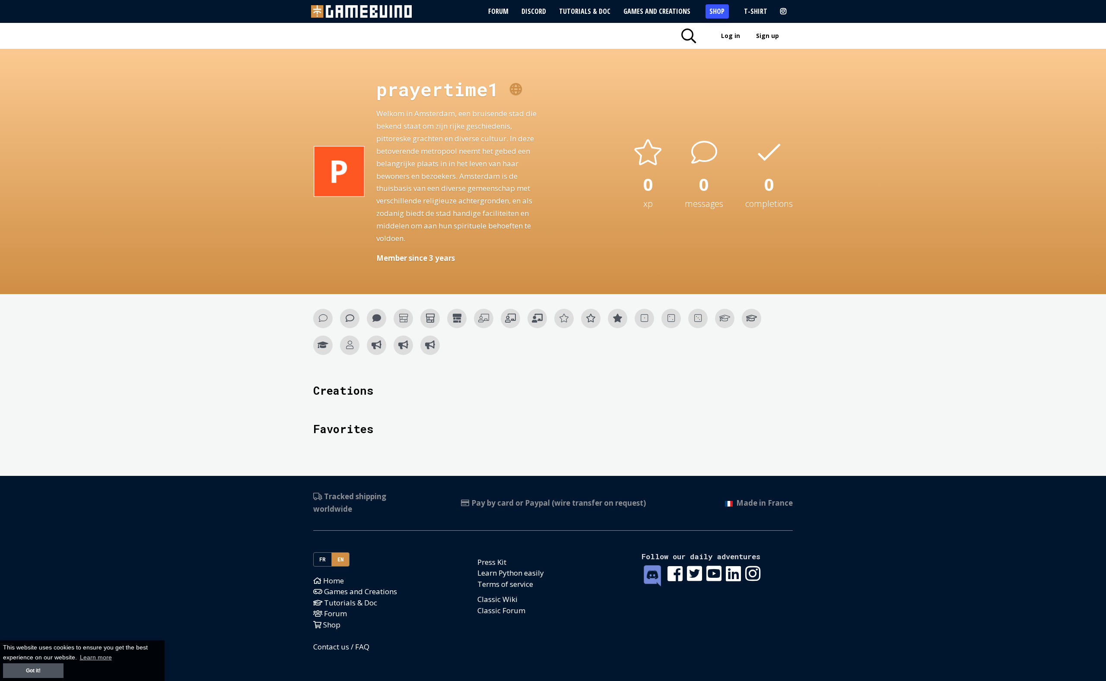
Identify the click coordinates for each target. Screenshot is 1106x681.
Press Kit (491, 562)
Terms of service (505, 584)
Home (332, 581)
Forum (498, 11)
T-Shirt (755, 11)
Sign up (767, 36)
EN (340, 559)
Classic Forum (501, 610)
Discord (533, 11)
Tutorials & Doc (584, 11)
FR (322, 559)
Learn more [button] (96, 657)
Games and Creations (656, 11)
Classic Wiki (497, 599)
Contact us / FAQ (341, 647)
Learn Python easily (510, 573)
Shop (717, 11)
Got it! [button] (33, 671)
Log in (730, 36)
